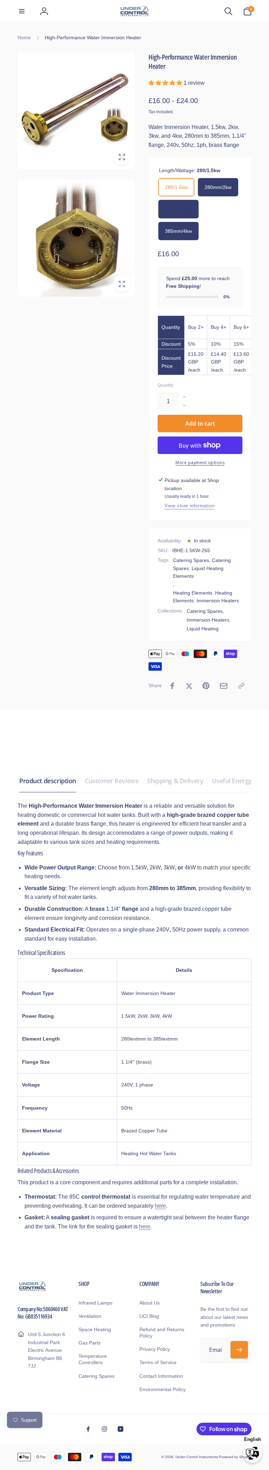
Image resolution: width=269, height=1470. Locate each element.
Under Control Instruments (197, 1457)
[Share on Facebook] (172, 685)
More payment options (200, 463)
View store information (189, 505)
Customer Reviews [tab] (111, 781)
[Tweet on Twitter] (189, 685)
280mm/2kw (218, 187)
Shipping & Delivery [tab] (175, 781)
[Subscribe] (239, 1350)
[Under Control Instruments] (32, 1290)
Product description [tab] (47, 781)
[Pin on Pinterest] (205, 685)
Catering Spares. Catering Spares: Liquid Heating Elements (202, 568)
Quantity (165, 385)
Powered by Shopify (235, 1457)
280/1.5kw (176, 187)
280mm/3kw (178, 209)
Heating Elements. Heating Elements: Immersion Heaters (206, 596)
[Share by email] (223, 686)
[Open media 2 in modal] (76, 238)
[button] (21, 11)
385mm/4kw (178, 231)
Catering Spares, (205, 611)
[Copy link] (241, 685)
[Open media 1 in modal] (76, 111)
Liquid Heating (203, 628)
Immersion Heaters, (208, 620)
